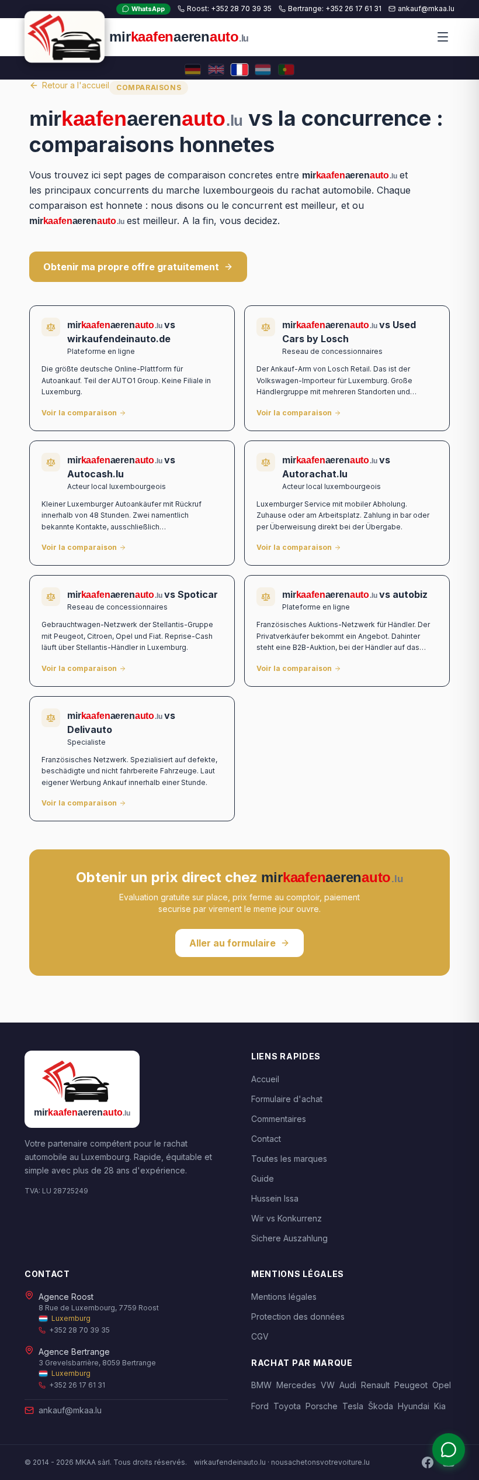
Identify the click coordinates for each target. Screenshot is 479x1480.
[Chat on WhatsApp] (448, 1449)
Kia (440, 1406)
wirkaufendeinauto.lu (230, 1462)
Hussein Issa (274, 1198)
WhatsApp (148, 9)
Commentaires (278, 1119)
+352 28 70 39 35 (79, 1330)
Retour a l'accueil (75, 85)
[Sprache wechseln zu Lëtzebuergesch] (263, 69)
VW (328, 1385)
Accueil (265, 1079)
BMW (261, 1385)
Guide (262, 1178)
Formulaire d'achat (286, 1099)
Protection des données (298, 1316)
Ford (260, 1406)
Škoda (380, 1406)
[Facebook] (427, 1462)
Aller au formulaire (232, 943)
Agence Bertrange (74, 1352)
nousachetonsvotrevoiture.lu (320, 1462)
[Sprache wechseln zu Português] (286, 69)
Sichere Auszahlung (289, 1238)
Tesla (352, 1406)
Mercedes (296, 1385)
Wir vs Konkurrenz (286, 1218)
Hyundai (413, 1406)
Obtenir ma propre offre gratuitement (131, 267)
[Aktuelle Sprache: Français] (239, 69)
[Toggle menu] (442, 37)
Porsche (322, 1406)
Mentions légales (284, 1297)
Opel (441, 1385)
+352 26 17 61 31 (77, 1385)
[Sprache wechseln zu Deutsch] (192, 69)
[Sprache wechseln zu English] (216, 69)
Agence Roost (66, 1297)
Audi (347, 1385)
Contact (266, 1139)
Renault (375, 1385)
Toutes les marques (289, 1159)
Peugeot (411, 1385)
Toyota (287, 1406)
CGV (260, 1336)
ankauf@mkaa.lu (70, 1410)
